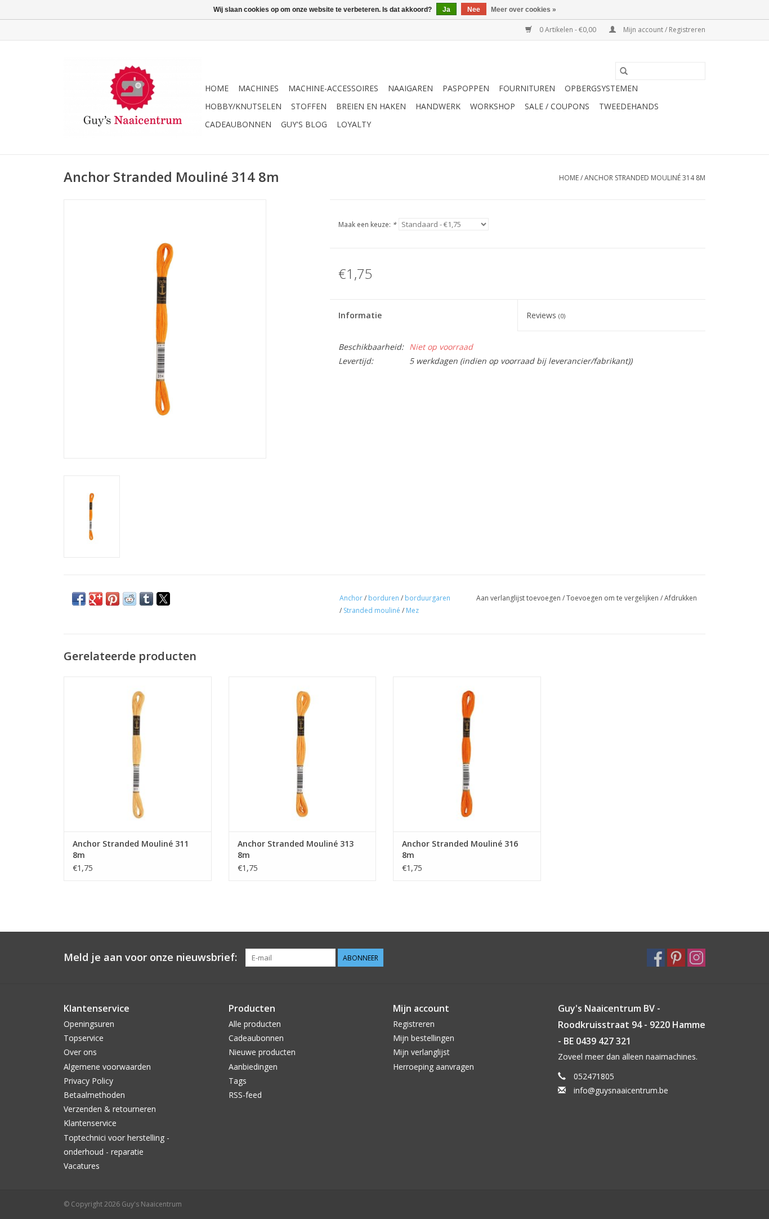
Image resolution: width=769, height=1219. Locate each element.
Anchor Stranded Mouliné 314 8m (644, 178)
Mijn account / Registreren (663, 29)
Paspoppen (465, 88)
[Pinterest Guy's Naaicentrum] (676, 958)
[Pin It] (112, 599)
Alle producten (255, 1023)
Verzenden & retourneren (110, 1109)
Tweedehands (629, 106)
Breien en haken (371, 106)
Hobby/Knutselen (243, 106)
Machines (258, 88)
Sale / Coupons (557, 106)
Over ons (80, 1052)
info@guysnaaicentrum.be (621, 1090)
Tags (238, 1080)
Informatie (360, 315)
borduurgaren (427, 598)
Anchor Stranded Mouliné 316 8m (460, 849)
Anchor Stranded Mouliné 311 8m (131, 849)
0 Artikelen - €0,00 (568, 29)
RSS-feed (245, 1094)
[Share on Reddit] (129, 599)
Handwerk (437, 106)
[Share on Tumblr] (146, 599)
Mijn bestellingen (423, 1038)
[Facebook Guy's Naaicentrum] (656, 958)
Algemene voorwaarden (107, 1066)
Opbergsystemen (601, 88)
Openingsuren (89, 1023)
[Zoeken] (623, 71)
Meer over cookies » (523, 10)
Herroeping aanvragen (433, 1066)
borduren (383, 598)
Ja (446, 10)
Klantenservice (90, 1123)
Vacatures (82, 1165)
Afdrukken (680, 598)
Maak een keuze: (367, 224)
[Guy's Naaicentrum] (133, 97)
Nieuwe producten (262, 1052)
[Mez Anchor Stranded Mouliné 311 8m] (138, 754)
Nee (473, 10)
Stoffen (309, 106)
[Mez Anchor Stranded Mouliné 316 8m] (467, 754)
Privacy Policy (88, 1080)
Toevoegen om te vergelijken (613, 598)
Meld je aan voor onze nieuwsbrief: (150, 957)
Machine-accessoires (333, 88)
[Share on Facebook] (79, 599)
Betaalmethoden (94, 1094)
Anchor (351, 598)
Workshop (492, 106)
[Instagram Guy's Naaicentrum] (696, 958)
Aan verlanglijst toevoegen (519, 598)
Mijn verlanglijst (421, 1052)
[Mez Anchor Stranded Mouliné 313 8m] (303, 754)
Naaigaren (410, 88)
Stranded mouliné (371, 610)
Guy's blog (304, 124)
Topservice (84, 1038)
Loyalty (354, 124)
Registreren (414, 1023)
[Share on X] (163, 599)
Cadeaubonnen (238, 124)
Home (217, 88)
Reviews (545, 315)
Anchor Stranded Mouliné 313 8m (296, 849)
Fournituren (527, 88)
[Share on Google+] (95, 599)
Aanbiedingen (253, 1066)
